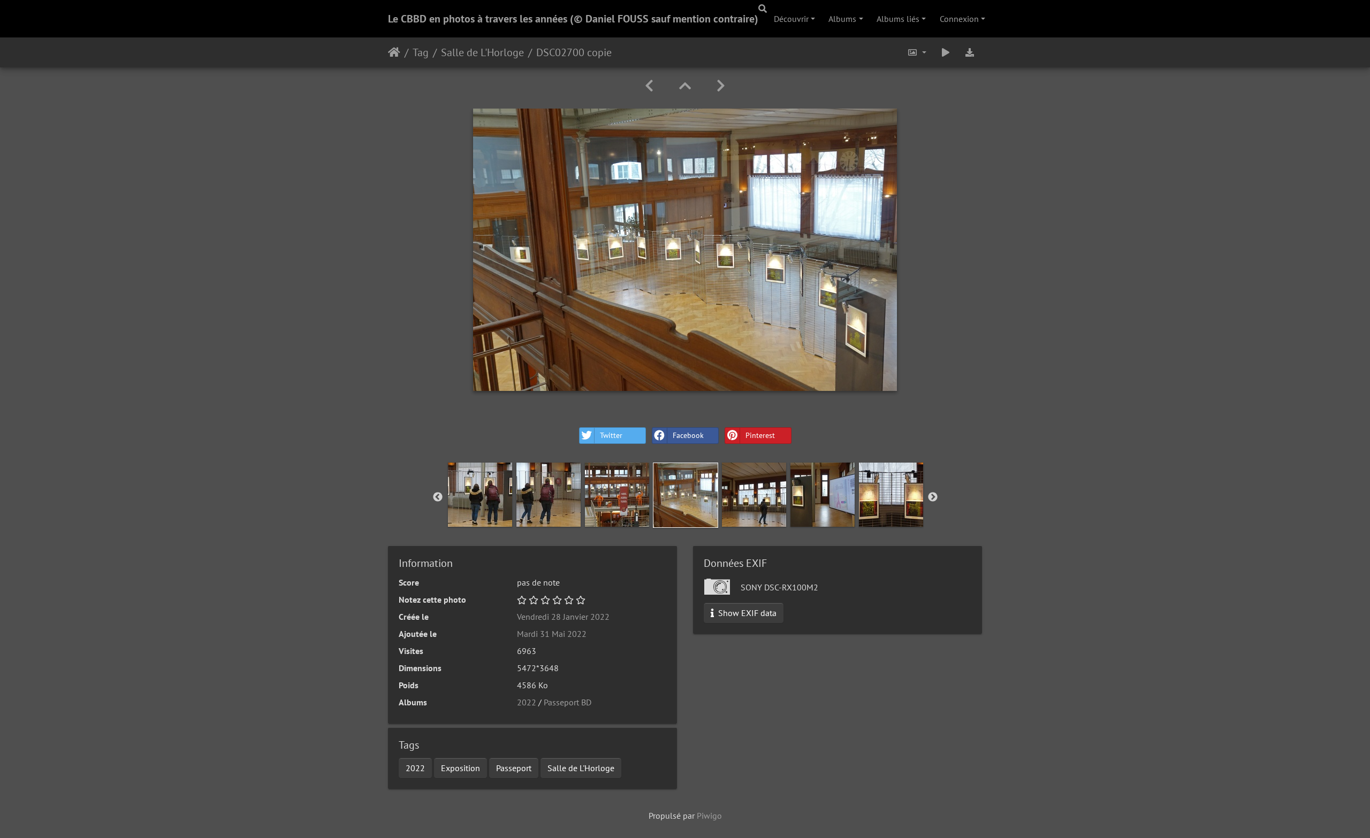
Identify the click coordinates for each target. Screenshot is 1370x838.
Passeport (513, 768)
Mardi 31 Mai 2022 (552, 633)
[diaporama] (945, 52)
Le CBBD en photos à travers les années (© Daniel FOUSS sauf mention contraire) (573, 19)
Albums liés (898, 18)
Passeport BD (567, 702)
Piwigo (709, 815)
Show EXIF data (746, 613)
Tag (421, 52)
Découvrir (791, 18)
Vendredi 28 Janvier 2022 (563, 616)
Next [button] (932, 497)
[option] (480, 495)
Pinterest (760, 435)
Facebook (688, 435)
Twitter (611, 435)
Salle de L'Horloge (482, 52)
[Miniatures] (685, 86)
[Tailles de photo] (916, 52)
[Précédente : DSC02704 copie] (649, 86)
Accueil (394, 52)
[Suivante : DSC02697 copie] (721, 86)
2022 (526, 702)
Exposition (460, 768)
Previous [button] (437, 497)
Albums (842, 18)
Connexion (959, 18)
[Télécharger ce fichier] (969, 52)
